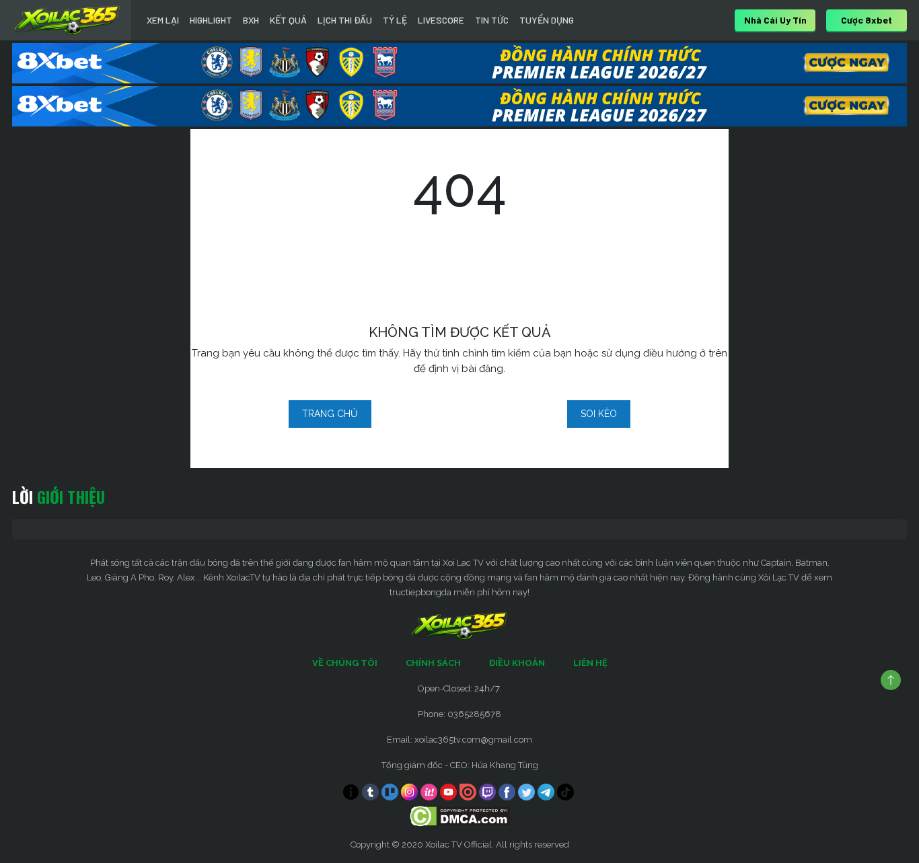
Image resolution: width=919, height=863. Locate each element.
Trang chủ (330, 413)
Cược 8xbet (866, 20)
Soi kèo (599, 413)
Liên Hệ (590, 663)
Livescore (441, 20)
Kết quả (288, 20)
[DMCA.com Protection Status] (460, 816)
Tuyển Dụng (546, 20)
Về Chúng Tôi (344, 663)
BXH (251, 20)
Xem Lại (163, 20)
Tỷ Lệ (395, 20)
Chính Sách (433, 663)
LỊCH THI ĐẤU (345, 20)
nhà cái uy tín (775, 20)
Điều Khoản (517, 663)
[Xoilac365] (67, 20)
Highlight (211, 20)
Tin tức (492, 20)
